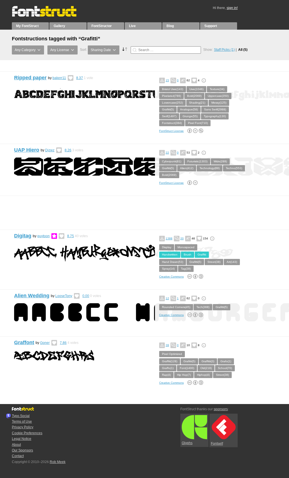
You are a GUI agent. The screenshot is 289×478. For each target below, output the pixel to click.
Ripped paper (30, 77)
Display (166, 247)
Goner (45, 343)
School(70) (225, 368)
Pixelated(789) (171, 95)
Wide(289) (220, 161)
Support (210, 26)
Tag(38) (186, 268)
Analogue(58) (189, 109)
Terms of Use (22, 422)
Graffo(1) (168, 368)
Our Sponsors (22, 450)
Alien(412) (186, 168)
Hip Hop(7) (184, 374)
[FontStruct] (50, 16)
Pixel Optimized (172, 353)
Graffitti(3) (208, 361)
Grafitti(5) (168, 109)
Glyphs (187, 443)
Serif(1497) (169, 116)
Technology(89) (210, 168)
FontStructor (101, 26)
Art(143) (232, 261)
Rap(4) (166, 374)
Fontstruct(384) (172, 123)
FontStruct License (171, 130)
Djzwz (49, 150)
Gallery (59, 26)
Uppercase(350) (218, 95)
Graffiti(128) (169, 361)
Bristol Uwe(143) (172, 89)
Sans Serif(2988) (215, 109)
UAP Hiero (26, 150)
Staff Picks (224, 50)
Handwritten (170, 254)
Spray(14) (168, 268)
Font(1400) (187, 368)
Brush (187, 254)
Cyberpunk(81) (171, 161)
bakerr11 (59, 78)
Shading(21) (197, 102)
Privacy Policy (22, 427)
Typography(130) (215, 116)
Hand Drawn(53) (172, 261)
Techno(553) (234, 168)
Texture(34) (217, 89)
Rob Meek (57, 462)
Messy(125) (218, 102)
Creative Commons (171, 276)
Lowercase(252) (172, 102)
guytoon (43, 236)
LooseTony (63, 296)
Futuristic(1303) (197, 161)
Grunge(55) (190, 116)
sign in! (232, 8)
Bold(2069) (194, 95)
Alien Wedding (31, 295)
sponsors (221, 409)
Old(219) (206, 368)
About (16, 445)
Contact (18, 456)
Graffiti (202, 254)
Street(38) (213, 261)
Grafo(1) (225, 361)
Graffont (24, 342)
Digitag (22, 236)
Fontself (217, 444)
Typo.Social (21, 416)
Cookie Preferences (27, 433)
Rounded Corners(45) (176, 307)
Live (132, 26)
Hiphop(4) (203, 374)
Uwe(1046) (196, 89)
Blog (170, 26)
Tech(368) (202, 307)
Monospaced (186, 247)
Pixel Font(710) (198, 123)
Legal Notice (21, 439)
